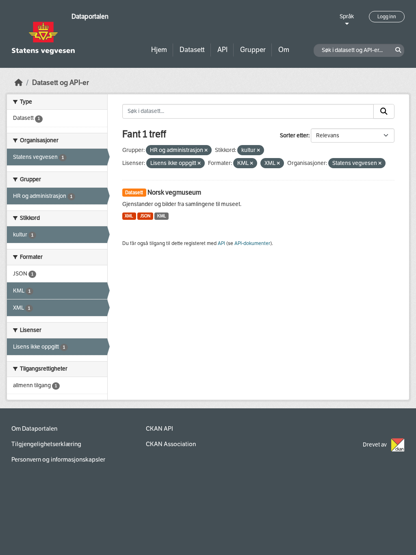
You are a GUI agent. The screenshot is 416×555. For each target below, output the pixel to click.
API (222, 50)
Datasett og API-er (60, 82)
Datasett (192, 50)
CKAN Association (171, 444)
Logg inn (386, 17)
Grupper (253, 50)
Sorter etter (294, 135)
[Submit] (383, 111)
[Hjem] (19, 82)
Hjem (159, 50)
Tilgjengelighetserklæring (46, 444)
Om (283, 50)
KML (161, 216)
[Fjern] (206, 150)
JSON (145, 216)
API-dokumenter (252, 243)
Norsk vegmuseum (174, 192)
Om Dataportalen (34, 428)
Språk (347, 16)
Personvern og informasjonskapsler (58, 459)
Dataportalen (90, 16)
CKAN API (159, 428)
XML (129, 216)
